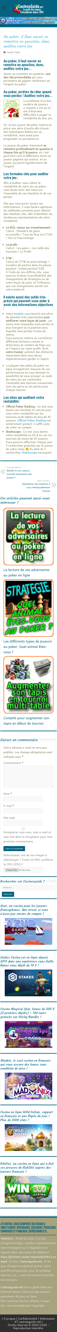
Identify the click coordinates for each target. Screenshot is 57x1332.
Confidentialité (27, 1318)
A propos (9, 1318)
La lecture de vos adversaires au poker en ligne (26, 572)
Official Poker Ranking (31, 420)
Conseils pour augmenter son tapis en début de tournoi (26, 720)
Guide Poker (13, 52)
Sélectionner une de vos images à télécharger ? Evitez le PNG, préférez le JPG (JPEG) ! (28, 859)
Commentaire (13, 762)
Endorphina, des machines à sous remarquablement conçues (36, 485)
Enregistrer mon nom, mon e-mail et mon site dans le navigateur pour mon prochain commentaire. (28, 837)
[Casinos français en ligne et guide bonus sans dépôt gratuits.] (28, 8)
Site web (9, 817)
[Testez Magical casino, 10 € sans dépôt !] (28, 20)
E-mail (8, 805)
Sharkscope (29, 452)
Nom (7, 793)
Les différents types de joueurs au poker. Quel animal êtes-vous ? (27, 646)
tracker (19, 313)
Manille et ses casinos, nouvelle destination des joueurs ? (19, 472)
